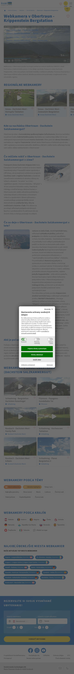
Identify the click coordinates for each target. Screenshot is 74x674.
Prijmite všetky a (37, 349)
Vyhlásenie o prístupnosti (28, 365)
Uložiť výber (37, 360)
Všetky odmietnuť (37, 355)
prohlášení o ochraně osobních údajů (35, 332)
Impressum (50, 365)
